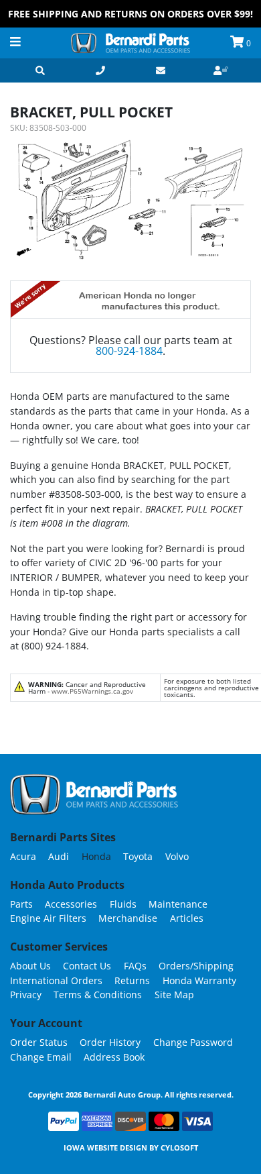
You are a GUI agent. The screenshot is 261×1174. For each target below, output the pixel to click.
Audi (58, 856)
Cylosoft (179, 1147)
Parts (21, 904)
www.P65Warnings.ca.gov (92, 691)
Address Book (114, 1057)
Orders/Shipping (196, 965)
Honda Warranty (199, 980)
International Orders (56, 980)
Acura (23, 856)
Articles (186, 918)
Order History (110, 1042)
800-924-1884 (129, 350)
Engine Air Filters (48, 918)
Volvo (177, 856)
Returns (132, 980)
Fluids (123, 904)
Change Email (41, 1057)
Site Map (174, 994)
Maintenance (178, 904)
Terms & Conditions (98, 994)
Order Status (39, 1042)
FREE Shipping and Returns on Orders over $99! (130, 13)
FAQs (135, 965)
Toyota (138, 856)
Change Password (193, 1042)
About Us (30, 965)
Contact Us (87, 965)
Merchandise (127, 918)
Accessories (71, 904)
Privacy (25, 994)
